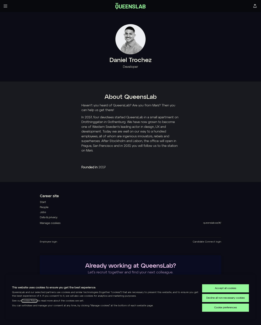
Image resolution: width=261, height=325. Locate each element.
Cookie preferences (225, 307)
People (44, 207)
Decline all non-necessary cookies (225, 298)
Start (43, 202)
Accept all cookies (225, 288)
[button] (255, 6)
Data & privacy (48, 217)
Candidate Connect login (207, 242)
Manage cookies (50, 223)
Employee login (48, 242)
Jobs (43, 212)
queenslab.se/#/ (212, 223)
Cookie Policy (29, 301)
